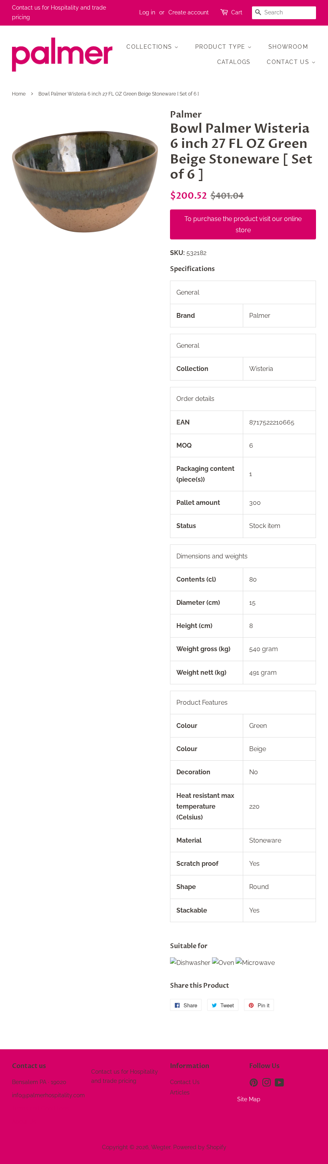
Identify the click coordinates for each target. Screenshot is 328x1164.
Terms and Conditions (40, 1108)
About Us (24, 1121)
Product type (221, 47)
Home (19, 94)
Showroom (288, 47)
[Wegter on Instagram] (266, 1084)
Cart (236, 12)
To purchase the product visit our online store (243, 224)
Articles (180, 1092)
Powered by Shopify (199, 1147)
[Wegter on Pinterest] (253, 1084)
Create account (188, 12)
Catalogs (234, 62)
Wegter (160, 1147)
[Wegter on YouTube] (279, 1084)
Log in (147, 12)
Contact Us (289, 62)
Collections (150, 47)
